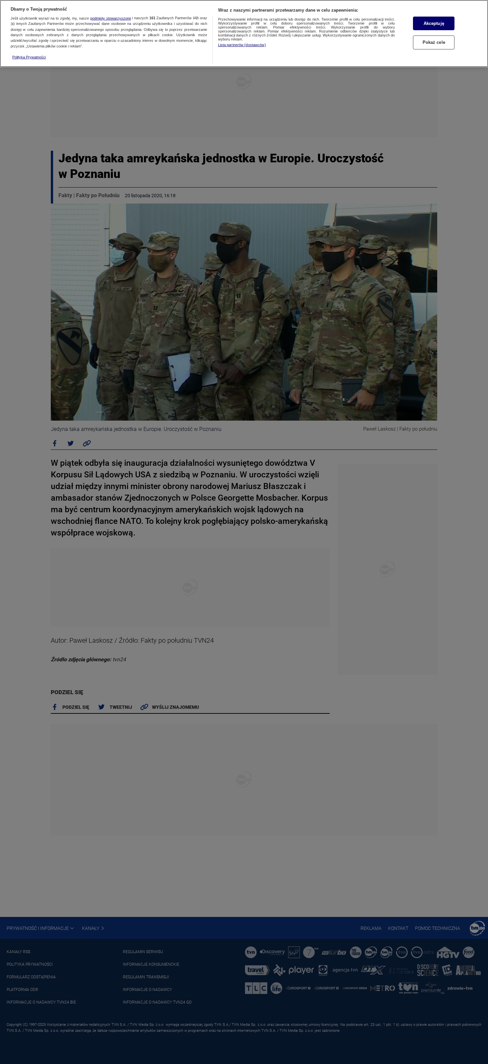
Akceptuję (434, 23)
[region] (244, 33)
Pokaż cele (434, 42)
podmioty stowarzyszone (110, 18)
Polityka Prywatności (29, 57)
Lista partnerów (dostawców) (242, 45)
